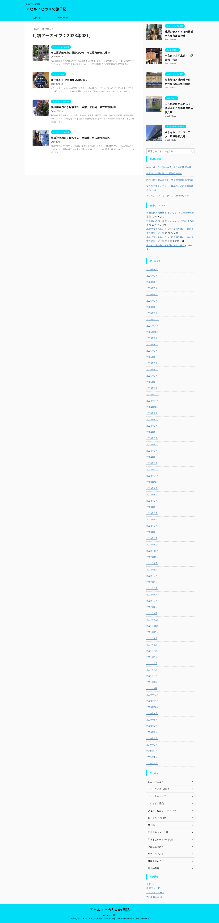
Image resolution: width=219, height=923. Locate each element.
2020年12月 (152, 694)
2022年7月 (151, 575)
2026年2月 (152, 307)
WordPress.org (154, 896)
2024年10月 (152, 407)
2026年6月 (152, 282)
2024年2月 (152, 457)
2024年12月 (152, 394)
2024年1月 (151, 463)
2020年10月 (152, 707)
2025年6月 (152, 357)
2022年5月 (152, 588)
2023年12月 (152, 469)
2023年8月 (152, 494)
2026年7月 (152, 275)
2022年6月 (152, 582)
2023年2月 (152, 532)
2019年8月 (152, 751)
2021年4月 (151, 669)
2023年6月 (152, 507)
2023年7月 (152, 500)
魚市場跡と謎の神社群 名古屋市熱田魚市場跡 (170, 179)
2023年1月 (151, 538)
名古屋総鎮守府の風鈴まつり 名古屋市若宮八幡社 (80, 52)
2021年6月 (151, 657)
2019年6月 (152, 763)
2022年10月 (152, 557)
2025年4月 (152, 369)
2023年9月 (152, 488)
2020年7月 (152, 726)
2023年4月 (152, 519)
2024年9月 (152, 413)
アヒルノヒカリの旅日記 (46, 9)
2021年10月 (152, 632)
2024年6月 (152, 432)
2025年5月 (152, 363)
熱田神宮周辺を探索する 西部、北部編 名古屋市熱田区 (84, 107)
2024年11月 (152, 400)
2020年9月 (152, 713)
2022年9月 (152, 563)
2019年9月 (152, 744)
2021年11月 (152, 625)
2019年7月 (151, 757)
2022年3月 (152, 600)
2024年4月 (152, 444)
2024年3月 (152, 450)
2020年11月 (152, 701)
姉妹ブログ (63, 17)
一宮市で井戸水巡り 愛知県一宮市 (164, 173)
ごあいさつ (37, 17)
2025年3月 (152, 375)
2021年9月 (151, 638)
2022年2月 (151, 607)
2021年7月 (151, 650)
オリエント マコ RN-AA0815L (69, 79)
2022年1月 (151, 613)
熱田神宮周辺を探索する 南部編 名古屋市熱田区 (80, 137)
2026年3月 (152, 300)
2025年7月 (152, 350)
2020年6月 (152, 732)
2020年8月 (152, 719)
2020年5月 (152, 738)
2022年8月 (152, 569)
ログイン (150, 883)
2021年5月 (151, 663)
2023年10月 (152, 482)
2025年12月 (152, 319)
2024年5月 (152, 438)
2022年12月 (152, 544)
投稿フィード (153, 888)
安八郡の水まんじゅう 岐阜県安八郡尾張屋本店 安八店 (179, 108)
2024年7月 (152, 425)
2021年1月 (151, 688)
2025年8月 (152, 344)
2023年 (45, 29)
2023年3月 (152, 525)
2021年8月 (151, 644)
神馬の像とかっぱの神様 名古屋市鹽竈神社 (168, 167)
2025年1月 (151, 388)
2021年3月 (151, 675)
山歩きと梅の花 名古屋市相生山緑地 (165, 245)
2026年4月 (152, 294)
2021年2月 (151, 682)
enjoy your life (109, 915)
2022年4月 (152, 594)
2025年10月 (152, 332)
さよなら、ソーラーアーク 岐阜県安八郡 (167, 196)
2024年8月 (152, 419)
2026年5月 (152, 288)
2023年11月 (152, 475)
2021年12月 (152, 619)
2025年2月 (152, 382)
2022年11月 (152, 550)
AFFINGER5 (143, 918)
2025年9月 (152, 338)
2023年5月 (152, 513)
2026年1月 (151, 313)
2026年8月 (152, 269)
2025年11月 (152, 325)
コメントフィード (155, 892)
